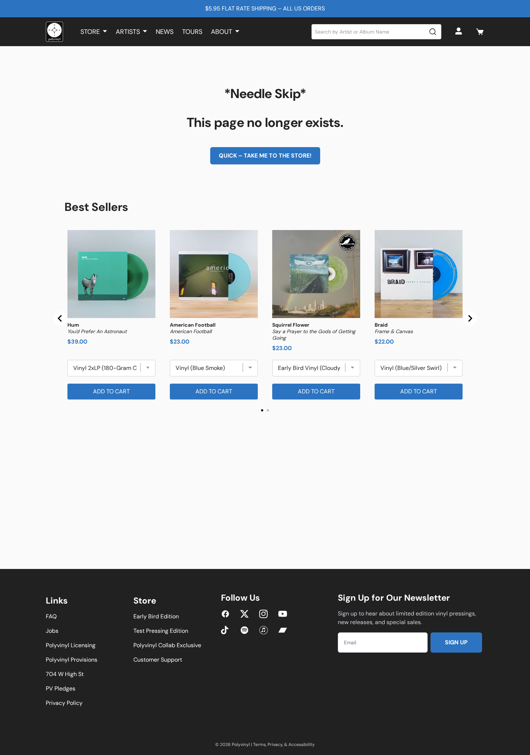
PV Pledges (60, 688)
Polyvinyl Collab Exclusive (167, 645)
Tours (192, 31)
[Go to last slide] (60, 318)
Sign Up (456, 642)
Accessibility (301, 744)
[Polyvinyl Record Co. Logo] (54, 32)
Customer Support (157, 659)
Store (90, 31)
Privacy (275, 744)
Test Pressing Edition (160, 631)
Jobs (52, 631)
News (164, 31)
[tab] (262, 410)
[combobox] (377, 31)
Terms (259, 744)
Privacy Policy (64, 703)
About (221, 31)
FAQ (51, 616)
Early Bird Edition (156, 616)
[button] (480, 31)
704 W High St (65, 674)
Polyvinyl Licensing (71, 645)
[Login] (460, 31)
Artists (128, 31)
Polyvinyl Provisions (71, 659)
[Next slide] (470, 318)
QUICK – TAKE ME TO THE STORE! (265, 155)
